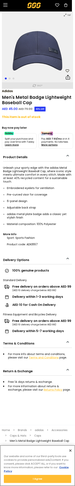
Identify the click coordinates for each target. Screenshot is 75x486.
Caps (37, 435)
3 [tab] (13, 78)
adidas (7, 91)
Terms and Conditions (44, 357)
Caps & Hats (18, 435)
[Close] (70, 450)
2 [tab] (10, 78)
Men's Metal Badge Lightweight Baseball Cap (39, 441)
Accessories (60, 430)
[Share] (68, 78)
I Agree (37, 479)
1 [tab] (6, 78)
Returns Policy (53, 390)
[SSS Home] (34, 5)
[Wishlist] (57, 5)
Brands (22, 430)
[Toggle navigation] (5, 5)
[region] (37, 465)
